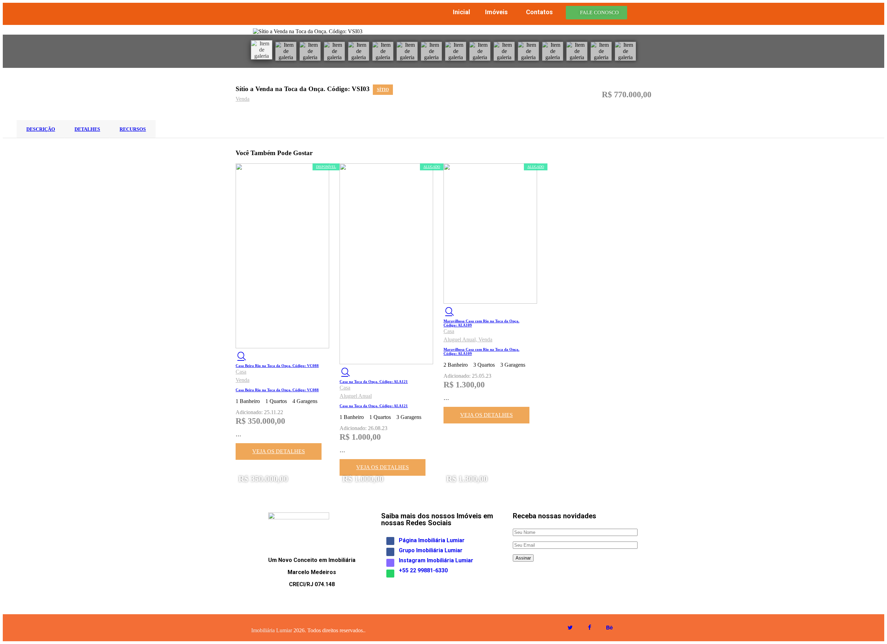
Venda (242, 99)
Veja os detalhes (278, 451)
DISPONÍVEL (326, 167)
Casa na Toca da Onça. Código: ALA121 (374, 381)
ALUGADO (431, 167)
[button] (596, 12)
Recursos (133, 129)
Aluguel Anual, (461, 339)
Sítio (383, 89)
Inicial (461, 12)
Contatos (539, 12)
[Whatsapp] (390, 574)
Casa (241, 372)
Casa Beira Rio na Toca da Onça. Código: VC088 (277, 366)
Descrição (40, 129)
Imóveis (496, 12)
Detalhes (87, 129)
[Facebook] (390, 541)
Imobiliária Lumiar (271, 630)
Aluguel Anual (356, 396)
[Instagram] (390, 563)
